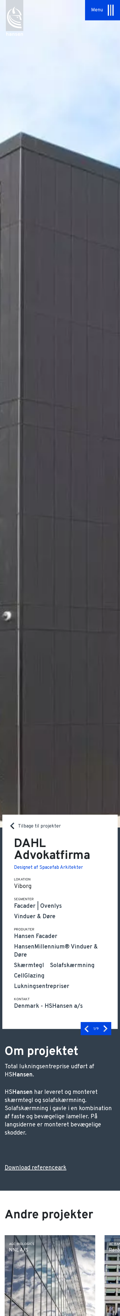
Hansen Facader (35, 936)
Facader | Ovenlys (38, 906)
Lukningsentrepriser (41, 986)
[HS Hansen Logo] (14, 15)
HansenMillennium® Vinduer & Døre (56, 951)
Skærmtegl (29, 965)
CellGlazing (29, 976)
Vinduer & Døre (34, 917)
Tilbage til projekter (39, 826)
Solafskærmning (72, 965)
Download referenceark (35, 1168)
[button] (86, 1028)
